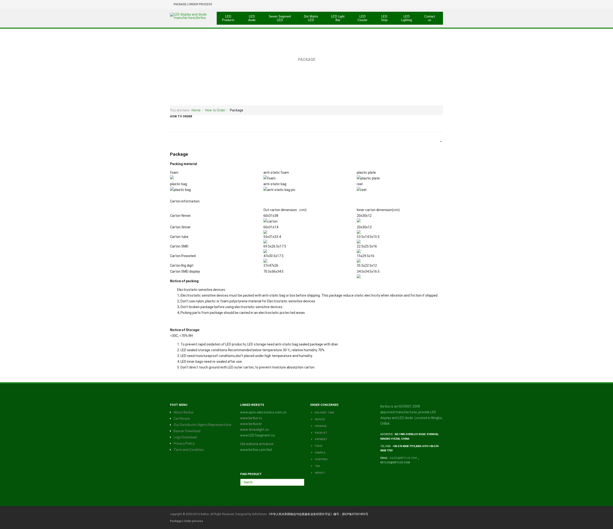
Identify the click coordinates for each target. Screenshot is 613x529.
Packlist (320, 432)
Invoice (319, 419)
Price (318, 446)
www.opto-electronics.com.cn (263, 412)
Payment (320, 439)
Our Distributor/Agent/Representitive (202, 425)
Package (320, 426)
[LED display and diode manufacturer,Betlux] (190, 16)
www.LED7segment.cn (257, 435)
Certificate (182, 418)
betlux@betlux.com (395, 462)
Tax (317, 466)
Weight (319, 472)
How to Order (215, 110)
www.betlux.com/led (256, 450)
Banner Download (187, 431)
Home (196, 110)
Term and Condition (189, 450)
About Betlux (183, 412)
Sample (319, 452)
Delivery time (324, 412)
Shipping (321, 459)
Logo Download (185, 437)
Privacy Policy (184, 443)
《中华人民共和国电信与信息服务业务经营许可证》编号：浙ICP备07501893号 (317, 514)
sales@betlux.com (403, 458)
